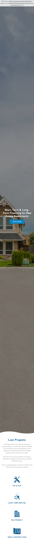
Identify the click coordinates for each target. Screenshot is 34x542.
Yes (21, 5)
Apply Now (17, 222)
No (23, 5)
